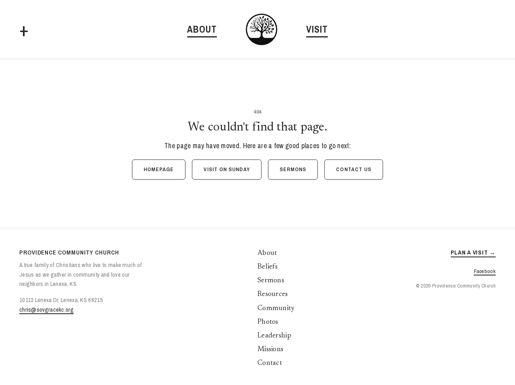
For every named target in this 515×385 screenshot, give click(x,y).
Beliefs (268, 267)
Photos (268, 322)
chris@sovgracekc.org (46, 310)
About (202, 29)
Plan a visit (469, 252)
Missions (270, 349)
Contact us (353, 169)
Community (276, 308)
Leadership (274, 335)
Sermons (293, 169)
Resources (273, 294)
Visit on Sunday (226, 169)
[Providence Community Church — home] (261, 29)
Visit (317, 29)
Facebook (485, 271)
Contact (270, 363)
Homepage (159, 169)
